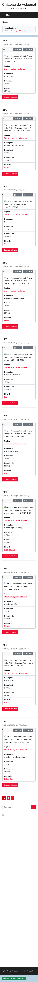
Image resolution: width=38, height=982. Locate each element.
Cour (6, 550)
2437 (4, 492)
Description (8, 73)
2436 (4, 568)
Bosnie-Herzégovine (13, 31)
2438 (4, 415)
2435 (4, 645)
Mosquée (7, 167)
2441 (4, 263)
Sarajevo (23, 69)
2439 (4, 339)
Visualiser (29, 49)
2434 (4, 721)
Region (7, 66)
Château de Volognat (19, 4)
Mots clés (8, 165)
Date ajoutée (9, 88)
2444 (4, 40)
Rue (13, 244)
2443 (4, 110)
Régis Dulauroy (24, 44)
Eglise (6, 320)
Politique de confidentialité (14, 978)
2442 (4, 186)
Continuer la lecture (10, 97)
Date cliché (8, 81)
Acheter (18, 49)
